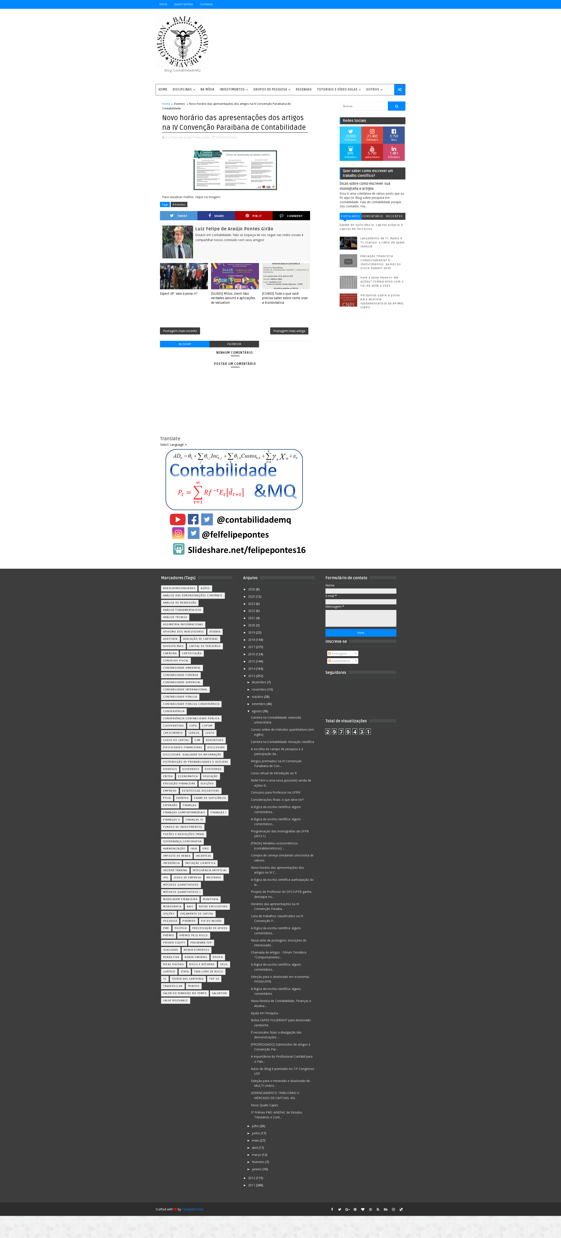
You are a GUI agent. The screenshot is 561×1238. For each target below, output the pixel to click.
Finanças (190, 805)
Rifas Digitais (173, 964)
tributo (194, 986)
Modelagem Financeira (180, 899)
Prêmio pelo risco (193, 935)
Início (163, 4)
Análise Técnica (175, 617)
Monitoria (210, 899)
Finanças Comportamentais (184, 812)
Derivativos (215, 740)
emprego (170, 790)
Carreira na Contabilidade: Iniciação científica (282, 742)
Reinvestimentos (196, 950)
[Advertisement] (325, 46)
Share (219, 216)
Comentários (372, 217)
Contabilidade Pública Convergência (191, 704)
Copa (193, 725)
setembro (259, 704)
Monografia (172, 906)
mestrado (214, 877)
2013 (252, 676)
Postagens (339, 653)
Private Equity (174, 942)
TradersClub (173, 986)
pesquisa (170, 921)
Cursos (194, 733)
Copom (207, 725)
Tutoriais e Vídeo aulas (337, 89)
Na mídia (208, 89)
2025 (252, 596)
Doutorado (213, 769)
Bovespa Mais (173, 646)
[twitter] (339, 1209)
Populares (350, 216)
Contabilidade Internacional (185, 689)
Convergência (174, 711)
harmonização (174, 848)
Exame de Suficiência (210, 798)
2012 (252, 1178)
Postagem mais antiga (289, 331)
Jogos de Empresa (187, 877)
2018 (252, 640)
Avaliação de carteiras (200, 639)
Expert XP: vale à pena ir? (178, 294)
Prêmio (168, 935)
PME (166, 928)
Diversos (170, 769)
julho (256, 1126)
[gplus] (347, 1209)
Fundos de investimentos (182, 827)
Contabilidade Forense (181, 675)
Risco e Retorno (202, 964)
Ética (167, 798)
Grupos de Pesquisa (270, 89)
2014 (252, 668)
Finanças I (218, 812)
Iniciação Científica (200, 863)
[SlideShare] (393, 4)
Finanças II (171, 819)
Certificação (192, 653)
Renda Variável (196, 957)
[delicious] (401, 1209)
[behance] (385, 1209)
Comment (295, 216)
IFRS (205, 848)
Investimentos (232, 89)
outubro (258, 696)
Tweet (182, 216)
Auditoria (170, 639)
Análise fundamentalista (182, 610)
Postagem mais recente (180, 331)
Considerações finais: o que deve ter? (277, 800)
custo (210, 733)
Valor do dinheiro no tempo (185, 993)
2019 (252, 632)
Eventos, (232, 137)
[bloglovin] (362, 1209)
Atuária (215, 631)
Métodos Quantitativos (181, 884)
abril (255, 1148)
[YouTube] (370, 4)
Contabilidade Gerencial (182, 682)
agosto (257, 711)
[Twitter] (401, 4)
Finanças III (194, 819)
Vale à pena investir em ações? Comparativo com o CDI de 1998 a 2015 (382, 281)
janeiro (257, 1169)
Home (162, 89)
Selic (224, 964)
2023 (252, 604)
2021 (252, 618)
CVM (198, 740)
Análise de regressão (179, 602)
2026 (252, 589)
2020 (252, 625)
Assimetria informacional (183, 624)
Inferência (171, 863)
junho (256, 1133)
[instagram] (393, 1209)
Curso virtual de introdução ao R (274, 773)
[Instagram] (378, 4)
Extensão (170, 805)
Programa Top (201, 942)
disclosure (216, 747)
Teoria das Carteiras (188, 978)
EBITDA (168, 776)
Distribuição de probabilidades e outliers (195, 762)
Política (181, 928)
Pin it (257, 216)
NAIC (190, 906)
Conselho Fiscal (176, 660)
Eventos (179, 104)
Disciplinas (182, 89)
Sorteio (169, 971)
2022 (252, 611)
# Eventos (179, 204)
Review (218, 957)
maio (256, 1140)
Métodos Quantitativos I (182, 892)
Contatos (206, 4)
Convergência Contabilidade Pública (191, 718)
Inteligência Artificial (210, 870)
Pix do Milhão (211, 921)
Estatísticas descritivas (200, 790)
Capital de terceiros (205, 646)
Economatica (188, 776)
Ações (205, 588)
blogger (185, 344)
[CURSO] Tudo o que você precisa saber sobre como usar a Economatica (285, 298)
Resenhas (304, 89)
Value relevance (175, 1000)
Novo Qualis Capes (264, 1105)
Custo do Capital (176, 740)
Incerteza (203, 856)
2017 (252, 647)
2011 (252, 1185)
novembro (259, 689)
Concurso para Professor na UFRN (275, 792)
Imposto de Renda (176, 856)
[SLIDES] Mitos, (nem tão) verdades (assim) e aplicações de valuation (233, 298)
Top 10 (214, 978)
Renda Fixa (171, 957)
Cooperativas (173, 725)
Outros (372, 89)
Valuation (219, 993)
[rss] (378, 1209)
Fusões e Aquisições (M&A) (183, 834)
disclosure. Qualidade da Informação (192, 754)
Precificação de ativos (209, 928)
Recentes (394, 216)
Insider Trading (175, 870)
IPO (165, 877)
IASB (194, 848)
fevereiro (258, 1162)
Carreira (170, 653)
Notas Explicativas (213, 906)
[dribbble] (370, 1209)
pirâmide (189, 921)
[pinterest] (355, 1209)
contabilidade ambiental (182, 668)
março (257, 1155)
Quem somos (183, 4)
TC (165, 978)
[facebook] (332, 1209)
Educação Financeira (179, 783)
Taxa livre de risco (208, 971)
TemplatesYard (192, 1209)
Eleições (207, 783)
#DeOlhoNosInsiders (179, 588)
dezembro (259, 682)
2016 (252, 654)
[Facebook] (385, 4)
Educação (210, 776)
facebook (234, 344)
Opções (169, 913)
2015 (252, 661)
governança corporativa (182, 841)
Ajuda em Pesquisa (264, 1013)
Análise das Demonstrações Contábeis (193, 595)
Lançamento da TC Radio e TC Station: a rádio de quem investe (382, 242)
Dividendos (191, 769)
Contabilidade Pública (180, 696)
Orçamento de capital (196, 913)
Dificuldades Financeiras (182, 747)
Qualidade (170, 950)
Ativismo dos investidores (183, 631)
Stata (185, 971)
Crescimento (173, 733)
